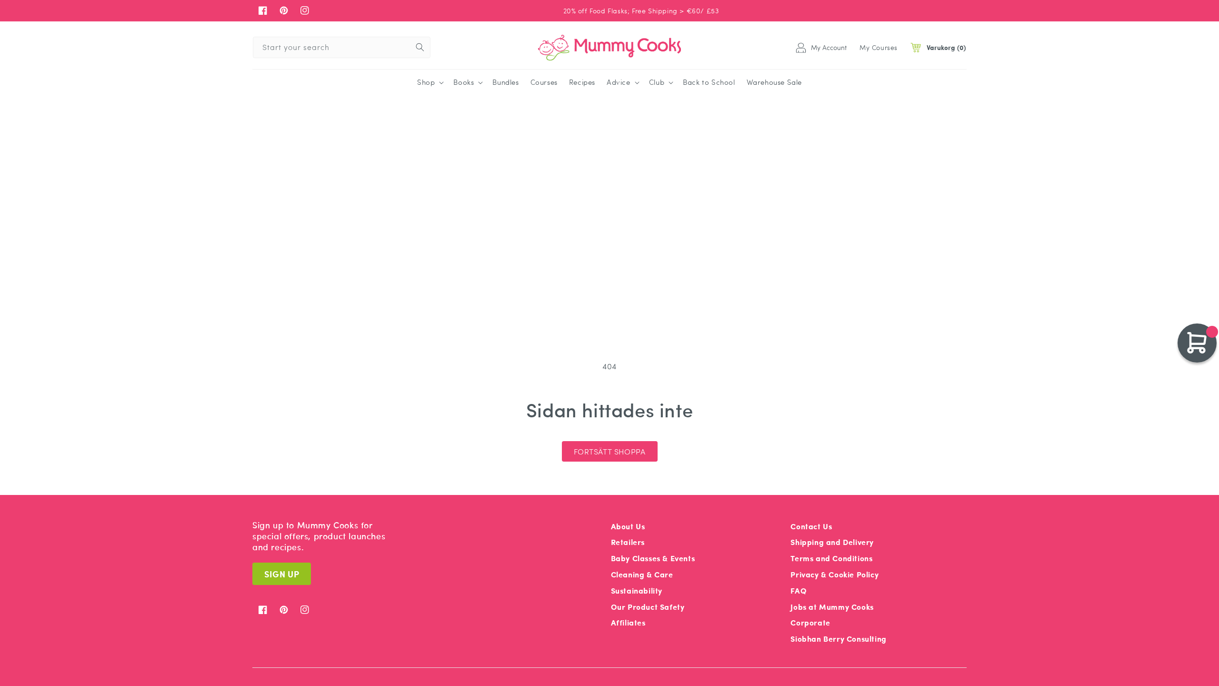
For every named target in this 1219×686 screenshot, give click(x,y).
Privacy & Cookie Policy (834, 574)
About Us (628, 526)
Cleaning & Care (642, 574)
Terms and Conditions (831, 558)
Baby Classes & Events (653, 558)
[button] (429, 82)
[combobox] (341, 47)
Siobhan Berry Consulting (838, 638)
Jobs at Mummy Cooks (831, 606)
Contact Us (811, 526)
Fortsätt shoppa (610, 451)
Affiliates (628, 622)
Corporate (810, 622)
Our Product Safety (648, 606)
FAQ (798, 590)
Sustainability (636, 590)
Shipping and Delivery (832, 541)
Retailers (628, 541)
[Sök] (420, 47)
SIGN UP (281, 573)
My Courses (878, 47)
